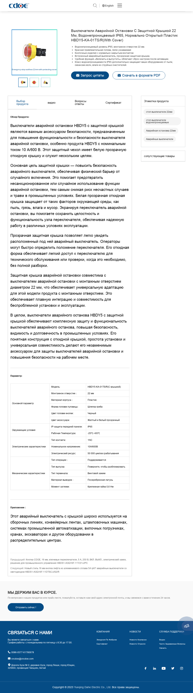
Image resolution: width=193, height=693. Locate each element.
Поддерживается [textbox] (97, 459)
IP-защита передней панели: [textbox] (66, 426)
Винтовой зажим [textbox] (96, 473)
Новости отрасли (137, 644)
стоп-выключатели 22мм (159, 111)
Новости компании (138, 639)
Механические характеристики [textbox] (28, 473)
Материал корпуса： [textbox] (62, 399)
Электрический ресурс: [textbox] (63, 453)
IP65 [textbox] (90, 426)
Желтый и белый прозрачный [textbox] (104, 420)
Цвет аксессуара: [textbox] (60, 420)
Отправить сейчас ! (25, 607)
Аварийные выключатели (159, 139)
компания (103, 631)
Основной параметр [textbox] (23, 403)
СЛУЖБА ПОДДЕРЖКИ (171, 631)
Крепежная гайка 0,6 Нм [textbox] (100, 486)
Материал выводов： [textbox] (62, 479)
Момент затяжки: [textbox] (60, 486)
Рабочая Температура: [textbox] (63, 433)
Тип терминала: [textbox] (59, 473)
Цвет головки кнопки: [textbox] (62, 413)
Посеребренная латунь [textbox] (100, 479)
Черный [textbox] (92, 413)
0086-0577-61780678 (22, 652)
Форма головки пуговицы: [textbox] (64, 406)
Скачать (162, 648)
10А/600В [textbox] (93, 446)
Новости (135, 631)
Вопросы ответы (80, 102)
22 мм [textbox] (91, 393)
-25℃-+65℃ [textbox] (94, 433)
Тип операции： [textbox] (60, 459)
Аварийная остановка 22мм (161, 130)
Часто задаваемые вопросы (172, 644)
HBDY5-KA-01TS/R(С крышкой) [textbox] (104, 386)
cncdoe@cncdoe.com (22, 658)
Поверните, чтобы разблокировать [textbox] (106, 466)
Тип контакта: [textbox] (58, 440)
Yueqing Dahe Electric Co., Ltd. (19, 5)
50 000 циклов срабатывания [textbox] (103, 453)
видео (51, 102)
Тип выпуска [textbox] (57, 466)
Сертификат (113, 102)
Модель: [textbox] (55, 386)
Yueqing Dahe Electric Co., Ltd (91, 687)
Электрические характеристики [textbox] (29, 446)
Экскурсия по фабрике (106, 639)
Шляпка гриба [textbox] (95, 406)
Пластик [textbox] (92, 399)
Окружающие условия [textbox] (23, 430)
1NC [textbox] (90, 440)
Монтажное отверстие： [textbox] (64, 393)
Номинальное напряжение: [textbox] (66, 446)
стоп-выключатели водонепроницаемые (157, 121)
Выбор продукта (22, 102)
